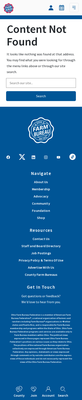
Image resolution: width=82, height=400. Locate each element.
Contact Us (41, 239)
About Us (41, 182)
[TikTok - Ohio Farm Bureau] (72, 156)
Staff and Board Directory (41, 246)
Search (41, 96)
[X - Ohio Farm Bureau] (22, 156)
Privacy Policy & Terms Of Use (41, 260)
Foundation (41, 210)
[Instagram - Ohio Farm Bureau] (46, 157)
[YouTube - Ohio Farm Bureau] (58, 157)
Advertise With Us (41, 267)
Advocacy (41, 196)
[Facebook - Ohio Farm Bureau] (8, 157)
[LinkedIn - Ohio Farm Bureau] (33, 157)
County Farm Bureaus (41, 274)
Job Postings (41, 253)
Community (41, 203)
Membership (41, 189)
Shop (41, 218)
